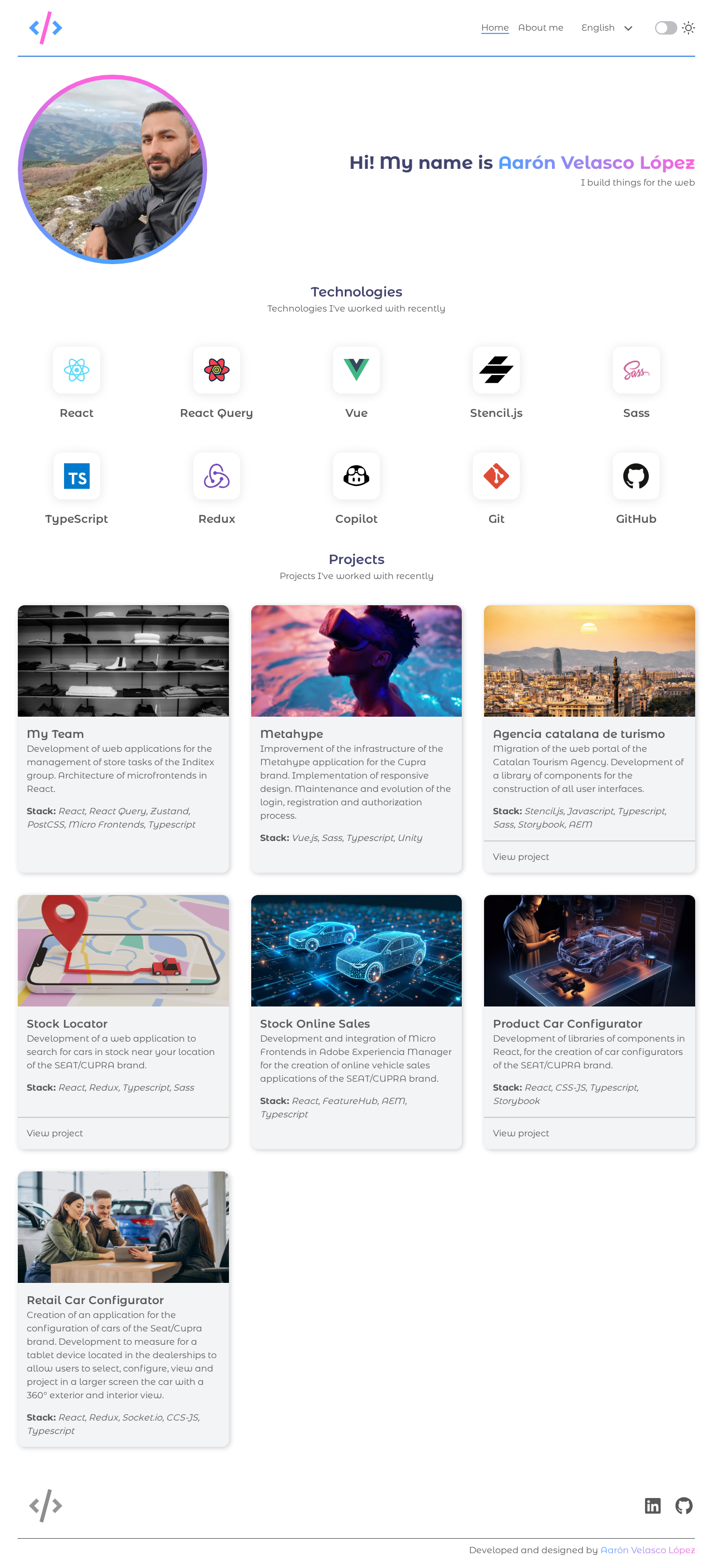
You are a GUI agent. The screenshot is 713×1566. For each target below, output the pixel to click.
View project (521, 857)
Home (495, 27)
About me (541, 27)
